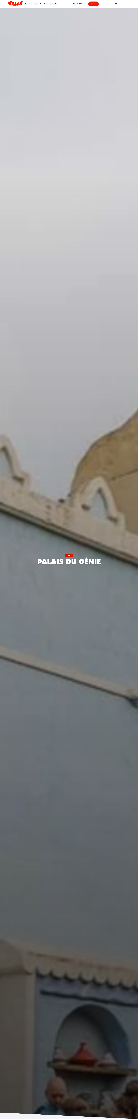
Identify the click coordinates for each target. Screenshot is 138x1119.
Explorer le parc (31, 4)
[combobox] (79, 4)
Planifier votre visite (48, 4)
